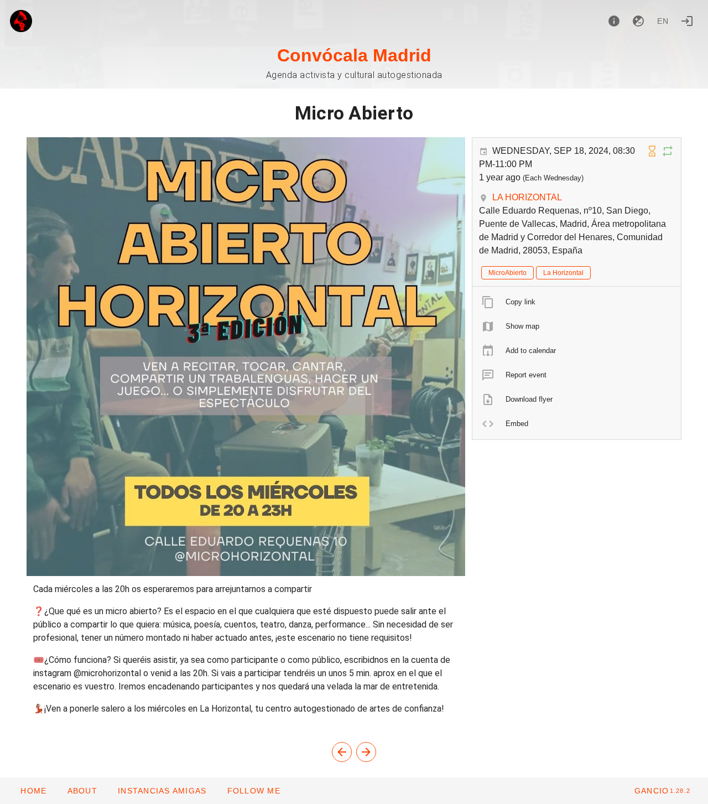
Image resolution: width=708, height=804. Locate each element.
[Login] (687, 21)
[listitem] (576, 302)
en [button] (663, 21)
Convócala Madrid (354, 55)
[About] (614, 21)
